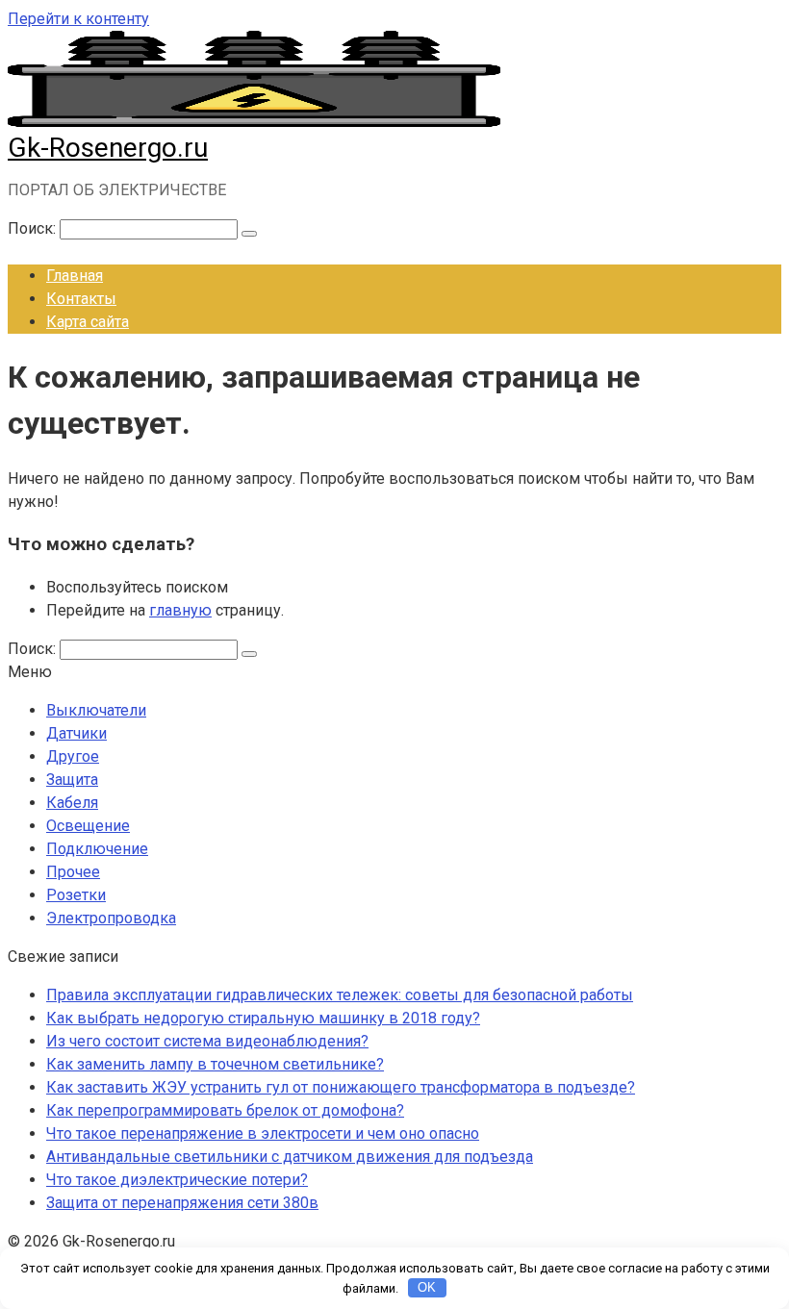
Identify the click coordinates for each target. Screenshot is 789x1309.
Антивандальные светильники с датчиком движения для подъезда (289, 1156)
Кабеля (72, 802)
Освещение (88, 826)
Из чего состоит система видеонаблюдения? (207, 1041)
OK (427, 1287)
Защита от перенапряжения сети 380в (182, 1203)
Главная (74, 275)
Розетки (76, 895)
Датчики (76, 733)
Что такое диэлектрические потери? (177, 1180)
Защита (72, 779)
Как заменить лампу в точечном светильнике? (215, 1064)
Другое (72, 756)
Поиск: (34, 228)
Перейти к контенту (78, 19)
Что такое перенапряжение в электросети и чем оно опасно (262, 1133)
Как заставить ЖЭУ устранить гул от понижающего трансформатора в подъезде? (340, 1087)
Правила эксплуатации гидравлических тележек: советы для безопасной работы (339, 995)
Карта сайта (87, 322)
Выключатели (96, 710)
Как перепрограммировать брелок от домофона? (225, 1110)
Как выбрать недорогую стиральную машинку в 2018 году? (263, 1018)
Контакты (81, 298)
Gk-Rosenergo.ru (108, 148)
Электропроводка (111, 918)
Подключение (97, 849)
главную (180, 610)
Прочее (73, 872)
